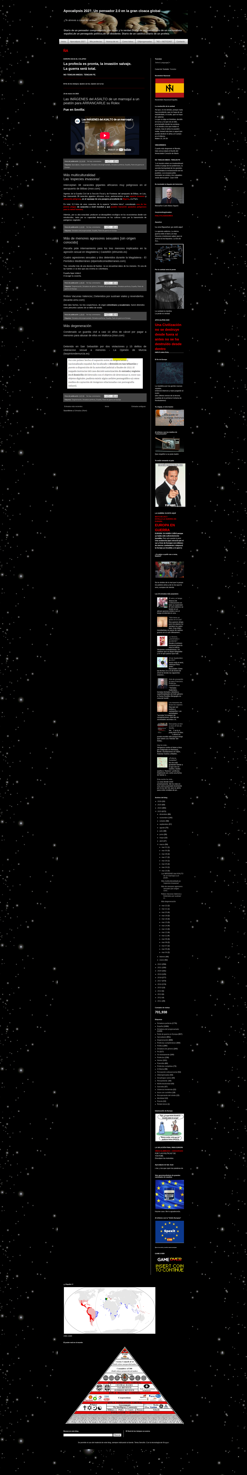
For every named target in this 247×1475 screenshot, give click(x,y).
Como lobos (127, 41)
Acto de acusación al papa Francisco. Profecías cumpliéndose (176, 682)
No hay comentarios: (94, 161)
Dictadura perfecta (117, 165)
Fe (158, 1052)
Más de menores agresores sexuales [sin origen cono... (172, 888)
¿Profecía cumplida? (173, 759)
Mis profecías (96, 41)
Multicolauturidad (164, 1084)
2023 (160, 811)
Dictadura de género (89, 286)
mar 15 (165, 922)
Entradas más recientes (73, 406)
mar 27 (165, 857)
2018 (160, 978)
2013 (160, 994)
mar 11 (164, 936)
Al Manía (160, 1069)
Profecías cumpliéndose (166, 1043)
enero (162, 960)
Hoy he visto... (162, 745)
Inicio (63, 41)
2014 (160, 991)
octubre (163, 821)
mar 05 (165, 949)
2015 (160, 988)
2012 (160, 998)
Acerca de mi (112, 41)
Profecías (160, 1057)
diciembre (164, 814)
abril (161, 841)
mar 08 (165, 942)
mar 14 (165, 926)
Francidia (160, 1063)
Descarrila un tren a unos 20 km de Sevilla (176, 726)
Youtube (173, 69)
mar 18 (165, 919)
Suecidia (160, 1087)
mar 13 (165, 929)
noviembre (164, 818)
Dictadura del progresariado (100, 165)
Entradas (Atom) (80, 411)
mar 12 (165, 932)
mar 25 (165, 864)
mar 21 (165, 909)
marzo (162, 844)
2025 (160, 805)
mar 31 (165, 847)
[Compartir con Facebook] (114, 161)
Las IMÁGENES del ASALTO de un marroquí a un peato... (172, 876)
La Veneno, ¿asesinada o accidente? (174, 639)
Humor (159, 1060)
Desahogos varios (164, 1078)
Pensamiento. (162, 1081)
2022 (160, 964)
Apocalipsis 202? (77, 41)
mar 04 (165, 952)
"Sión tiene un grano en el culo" (175, 619)
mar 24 (165, 867)
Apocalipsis (76, 165)
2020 (160, 971)
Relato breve (162, 1104)
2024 (160, 808)
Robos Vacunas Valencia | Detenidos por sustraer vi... (171, 896)
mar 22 (165, 906)
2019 (160, 974)
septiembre (164, 824)
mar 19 (165, 916)
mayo (162, 838)
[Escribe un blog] (109, 161)
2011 (160, 1001)
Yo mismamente (163, 1055)
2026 (160, 801)
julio (161, 831)
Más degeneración (77, 326)
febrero (163, 957)
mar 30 (165, 851)
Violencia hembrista (165, 1090)
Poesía (160, 1101)
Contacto (181, 41)
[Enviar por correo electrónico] (106, 161)
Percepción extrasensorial (167, 1072)
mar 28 (165, 854)
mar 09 (165, 939)
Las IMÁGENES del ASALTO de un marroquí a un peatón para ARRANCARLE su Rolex (101, 101)
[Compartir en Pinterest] (117, 161)
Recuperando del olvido (166, 1095)
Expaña (127, 165)
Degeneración (85, 165)
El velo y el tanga (175, 598)
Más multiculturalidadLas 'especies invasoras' (81, 177)
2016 (160, 984)
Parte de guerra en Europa (107, 230)
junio (162, 834)
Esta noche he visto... (165, 779)
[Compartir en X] (111, 161)
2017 (160, 981)
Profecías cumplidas (165, 1066)
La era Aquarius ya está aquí (169, 227)
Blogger (166, 1443)
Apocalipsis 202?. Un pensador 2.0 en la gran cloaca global (111, 11)
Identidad (160, 1098)
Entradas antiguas (139, 406)
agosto (162, 828)
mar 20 (165, 912)
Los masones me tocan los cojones (175, 704)
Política (160, 1046)
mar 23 (165, 871)
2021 (160, 968)
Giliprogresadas (145, 41)
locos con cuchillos (164, 1093)
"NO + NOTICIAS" (164, 41)
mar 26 (165, 861)
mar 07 (165, 946)
